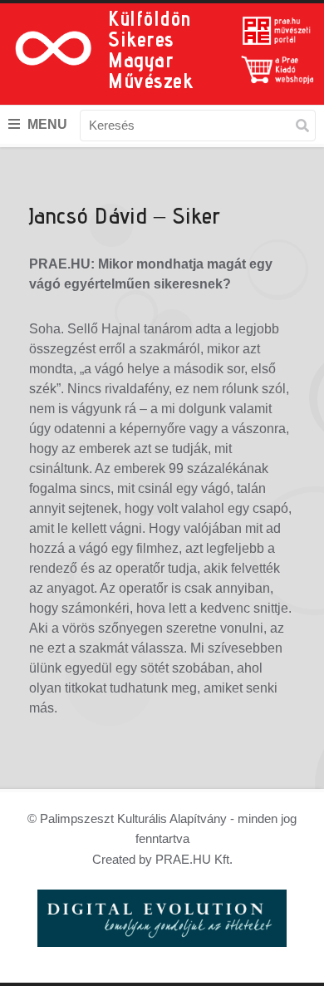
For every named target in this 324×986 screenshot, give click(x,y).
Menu (45, 124)
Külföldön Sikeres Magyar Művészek (150, 49)
